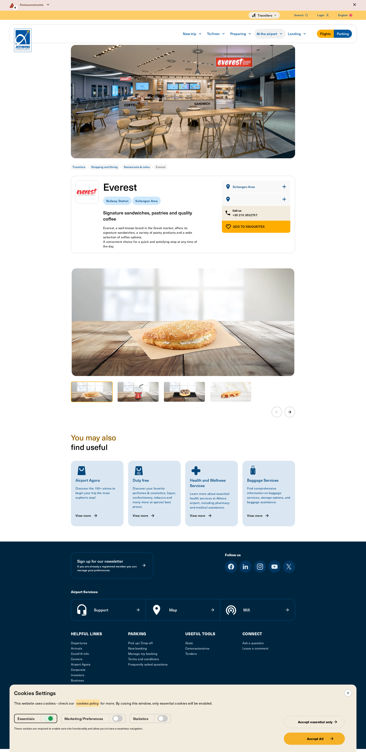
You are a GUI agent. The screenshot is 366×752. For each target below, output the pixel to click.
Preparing (238, 33)
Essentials (26, 718)
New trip (189, 33)
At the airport (267, 33)
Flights (325, 33)
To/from (213, 33)
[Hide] (354, 4)
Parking (343, 33)
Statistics (140, 718)
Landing (294, 33)
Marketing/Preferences (83, 718)
